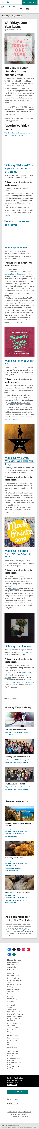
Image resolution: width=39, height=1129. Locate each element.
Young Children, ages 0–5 (23, 787)
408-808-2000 (12, 1085)
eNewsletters (12, 1047)
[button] (3, 2)
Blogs (9, 1045)
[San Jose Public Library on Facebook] (9, 949)
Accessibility (11, 967)
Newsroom (11, 994)
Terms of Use (12, 1112)
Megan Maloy (17, 15)
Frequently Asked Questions (13, 1059)
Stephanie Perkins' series (19, 681)
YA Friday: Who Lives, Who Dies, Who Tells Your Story (19, 461)
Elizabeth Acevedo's (19, 402)
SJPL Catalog (11, 1056)
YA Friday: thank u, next (18, 646)
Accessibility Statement (19, 1114)
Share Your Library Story (14, 1031)
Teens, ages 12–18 (10, 732)
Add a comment (14, 698)
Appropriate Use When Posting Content (17, 930)
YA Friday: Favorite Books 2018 (19, 362)
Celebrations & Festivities (13, 868)
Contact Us (18, 1092)
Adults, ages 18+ (10, 829)
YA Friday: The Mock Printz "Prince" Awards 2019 (17, 554)
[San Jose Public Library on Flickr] (18, 949)
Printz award (14, 588)
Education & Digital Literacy (14, 986)
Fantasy (25, 789)
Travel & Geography (11, 836)
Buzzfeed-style (25, 672)
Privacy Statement (24, 1112)
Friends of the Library (15, 1014)
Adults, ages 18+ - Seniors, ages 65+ (16, 831)
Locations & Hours (13, 1038)
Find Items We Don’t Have (14, 1063)
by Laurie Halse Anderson (16, 274)
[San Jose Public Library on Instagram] (23, 949)
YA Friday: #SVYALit (15, 247)
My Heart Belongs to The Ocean (17, 892)
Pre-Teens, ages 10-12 (11, 760)
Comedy (19, 732)
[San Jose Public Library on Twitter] (14, 949)
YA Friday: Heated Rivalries (15, 729)
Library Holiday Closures (12, 1041)
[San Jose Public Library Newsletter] (14, 954)
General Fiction (9, 735)
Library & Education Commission (14, 1024)
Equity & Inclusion (13, 989)
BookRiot (7, 677)
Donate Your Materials (15, 1016)
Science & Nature (10, 902)
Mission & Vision (13, 975)
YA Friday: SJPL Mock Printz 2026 (17, 757)
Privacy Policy (12, 999)
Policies (10, 996)
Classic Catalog (12, 1053)
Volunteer (10, 1007)
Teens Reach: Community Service (14, 1011)
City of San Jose (12, 1099)
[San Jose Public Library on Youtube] (28, 949)
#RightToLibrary (13, 991)
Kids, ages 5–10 (9, 787)
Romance (19, 735)
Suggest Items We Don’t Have (13, 1068)
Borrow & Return (13, 965)
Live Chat (10, 969)
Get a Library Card (13, 962)
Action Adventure (10, 762)
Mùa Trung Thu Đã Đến (14, 858)
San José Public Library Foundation (15, 1020)
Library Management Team (14, 981)
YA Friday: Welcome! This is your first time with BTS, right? (18, 168)
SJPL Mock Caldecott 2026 (15, 784)
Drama (26, 732)
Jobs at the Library (13, 978)
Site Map (10, 1001)
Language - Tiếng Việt (11, 870)
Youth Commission (13, 1027)
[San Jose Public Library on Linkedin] (9, 954)
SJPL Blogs (6, 15)
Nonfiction (20, 834)
